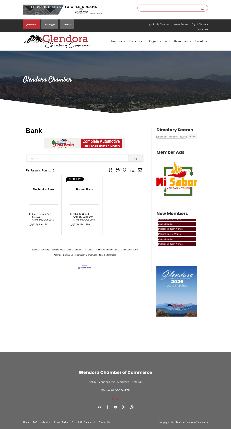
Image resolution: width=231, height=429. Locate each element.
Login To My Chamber (158, 24)
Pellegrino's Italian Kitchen (170, 226)
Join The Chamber (107, 255)
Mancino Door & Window (169, 231)
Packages (50, 24)
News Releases (58, 250)
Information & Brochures (86, 255)
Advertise (46, 422)
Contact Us (202, 29)
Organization (158, 41)
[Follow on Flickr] (99, 407)
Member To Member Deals (107, 250)
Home (26, 422)
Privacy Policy (61, 422)
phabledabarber (165, 222)
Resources (181, 41)
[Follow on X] (123, 407)
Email (115, 398)
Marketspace (127, 250)
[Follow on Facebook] (107, 407)
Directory (135, 41)
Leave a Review (180, 24)
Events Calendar (74, 250)
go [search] (137, 158)
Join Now (31, 24)
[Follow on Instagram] (131, 407)
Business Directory (40, 250)
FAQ (35, 422)
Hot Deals (88, 250)
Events (67, 24)
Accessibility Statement (83, 422)
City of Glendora (200, 24)
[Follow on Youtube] (115, 407)
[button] (27, 170)
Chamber (115, 41)
